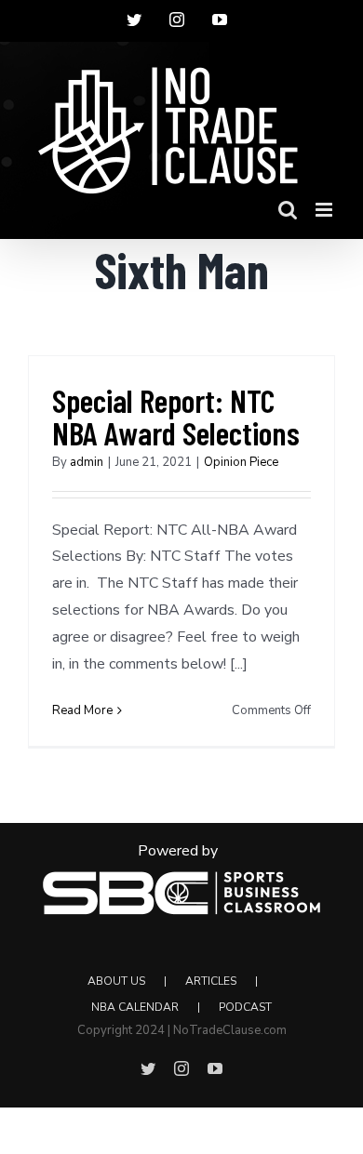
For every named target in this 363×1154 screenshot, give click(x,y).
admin (86, 462)
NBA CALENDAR (135, 1007)
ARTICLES (210, 981)
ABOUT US (116, 981)
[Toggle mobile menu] (325, 209)
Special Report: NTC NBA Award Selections (176, 416)
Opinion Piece (241, 462)
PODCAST (245, 1007)
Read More (82, 710)
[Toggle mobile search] (287, 209)
